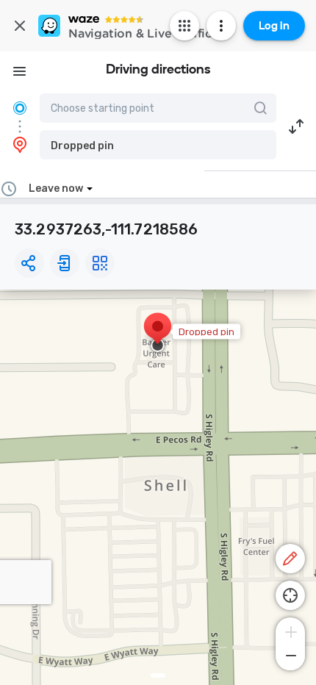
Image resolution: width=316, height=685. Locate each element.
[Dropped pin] (158, 333)
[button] (158, 144)
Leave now (56, 188)
